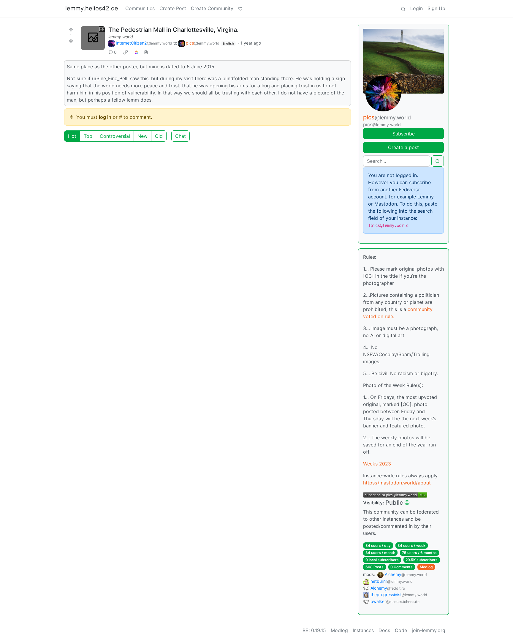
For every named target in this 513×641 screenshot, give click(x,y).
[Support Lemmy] (240, 8)
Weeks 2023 (377, 464)
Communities (140, 8)
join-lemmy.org (428, 630)
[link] (125, 52)
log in (105, 117)
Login (416, 8)
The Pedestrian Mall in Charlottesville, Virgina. (173, 29)
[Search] (403, 8)
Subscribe (403, 134)
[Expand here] (93, 38)
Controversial (115, 136)
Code (401, 630)
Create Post (172, 8)
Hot (72, 136)
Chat (180, 136)
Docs (384, 630)
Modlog (426, 567)
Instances (363, 630)
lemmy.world (120, 36)
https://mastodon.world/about (397, 483)
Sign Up (436, 8)
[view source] (146, 52)
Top (88, 136)
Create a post (403, 147)
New (142, 136)
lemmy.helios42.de (91, 8)
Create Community (212, 8)
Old (159, 136)
